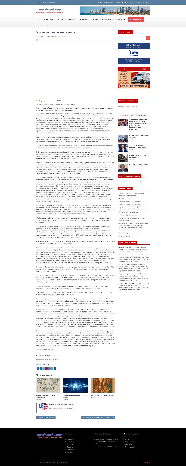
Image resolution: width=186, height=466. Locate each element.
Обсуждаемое (141, 115)
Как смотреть (124, 236)
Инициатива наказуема (46, 417)
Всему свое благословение (130, 201)
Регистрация (131, 2)
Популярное (123, 115)
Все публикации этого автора (61, 408)
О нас (100, 2)
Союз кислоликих (49, 2)
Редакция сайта (49, 36)
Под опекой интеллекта (138, 165)
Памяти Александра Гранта (130, 212)
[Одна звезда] (37, 359)
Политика (70, 442)
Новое (132, 115)
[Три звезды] (40, 359)
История (70, 450)
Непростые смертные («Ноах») (102, 395)
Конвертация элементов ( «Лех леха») (75, 396)
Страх (121, 198)
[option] (68, 2)
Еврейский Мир (50, 9)
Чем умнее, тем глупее (128, 215)
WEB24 (147, 462)
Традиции (71, 447)
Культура (70, 452)
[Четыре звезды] (42, 359)
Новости (70, 439)
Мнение (70, 444)
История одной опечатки (129, 233)
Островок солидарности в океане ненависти (97, 417)
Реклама (117, 2)
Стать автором (108, 2)
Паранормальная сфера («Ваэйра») (45, 396)
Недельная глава (61, 36)
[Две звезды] (38, 359)
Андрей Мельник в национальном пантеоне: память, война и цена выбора (133, 250)
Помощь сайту (130, 447)
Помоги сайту (136, 20)
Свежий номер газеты (128, 101)
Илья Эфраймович (126, 255)
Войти (139, 2)
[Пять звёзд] (43, 359)
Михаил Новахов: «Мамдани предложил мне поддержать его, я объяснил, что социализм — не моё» (133, 207)
